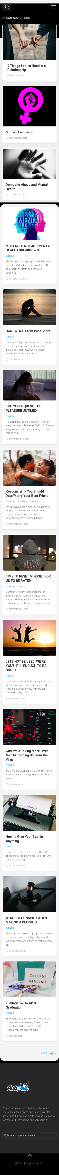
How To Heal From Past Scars (28, 331)
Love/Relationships (27, 501)
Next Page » (48, 1053)
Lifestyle (21, 586)
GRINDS (10, 256)
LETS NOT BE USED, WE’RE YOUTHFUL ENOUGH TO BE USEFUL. (26, 665)
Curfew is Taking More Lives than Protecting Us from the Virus (27, 755)
